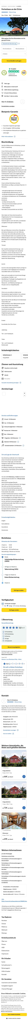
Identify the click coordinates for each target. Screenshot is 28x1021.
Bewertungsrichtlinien (7, 654)
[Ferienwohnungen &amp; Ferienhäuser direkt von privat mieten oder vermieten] (2, 2)
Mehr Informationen (7, 136)
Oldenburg (11, 476)
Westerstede (21, 478)
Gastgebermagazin (7, 986)
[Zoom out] (24, 395)
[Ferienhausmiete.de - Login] (19, 2)
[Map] (14, 401)
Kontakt (4, 974)
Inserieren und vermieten (9, 982)
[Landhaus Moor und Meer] (14, 789)
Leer (11, 482)
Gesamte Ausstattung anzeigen (10, 382)
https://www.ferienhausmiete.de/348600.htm (14, 901)
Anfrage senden (19, 590)
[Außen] (14, 26)
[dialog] (14, 1006)
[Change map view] (3, 393)
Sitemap (4, 933)
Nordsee (4, 920)
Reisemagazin (6, 968)
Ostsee (4, 923)
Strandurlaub (15, 886)
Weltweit (4, 930)
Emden (17, 476)
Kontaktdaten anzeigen (8, 106)
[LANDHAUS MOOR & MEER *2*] (14, 758)
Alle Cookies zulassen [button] (14, 1014)
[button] (22, 2)
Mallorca (4, 927)
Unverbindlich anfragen (14, 61)
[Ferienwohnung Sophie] (14, 820)
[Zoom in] (24, 393)
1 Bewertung (12, 12)
